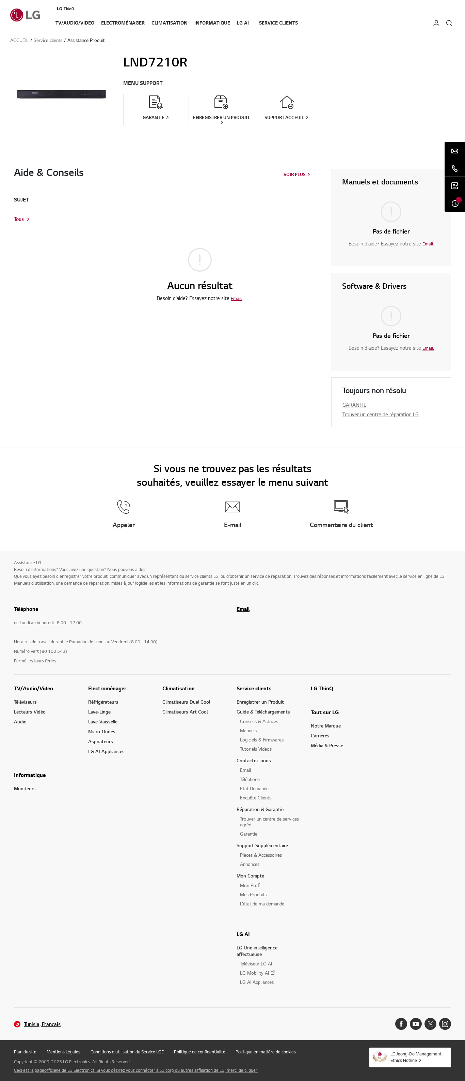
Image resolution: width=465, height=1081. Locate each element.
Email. (236, 298)
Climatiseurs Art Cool (185, 711)
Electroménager (107, 688)
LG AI (243, 934)
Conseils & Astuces (259, 721)
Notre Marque (326, 725)
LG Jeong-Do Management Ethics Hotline (416, 1057)
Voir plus (295, 174)
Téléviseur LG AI (256, 963)
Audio (20, 721)
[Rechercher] (449, 23)
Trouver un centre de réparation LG (380, 414)
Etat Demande (254, 788)
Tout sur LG (325, 712)
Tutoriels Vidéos (256, 749)
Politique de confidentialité (199, 1052)
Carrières (320, 735)
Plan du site (25, 1052)
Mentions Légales (63, 1052)
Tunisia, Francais (42, 1024)
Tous (19, 219)
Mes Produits (253, 894)
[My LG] (436, 23)
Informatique (30, 774)
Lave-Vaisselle (102, 721)
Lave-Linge (99, 711)
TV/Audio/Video (33, 688)
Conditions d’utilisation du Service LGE (127, 1052)
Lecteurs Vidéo (30, 711)
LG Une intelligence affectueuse (257, 950)
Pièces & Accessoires (261, 855)
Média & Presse (327, 745)
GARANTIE (354, 404)
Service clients (254, 688)
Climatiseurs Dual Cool (186, 702)
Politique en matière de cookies (266, 1052)
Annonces (249, 864)
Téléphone (250, 779)
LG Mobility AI (254, 973)
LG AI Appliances (106, 751)
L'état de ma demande (262, 903)
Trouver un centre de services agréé (269, 821)
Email (243, 608)
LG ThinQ (322, 688)
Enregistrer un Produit (260, 702)
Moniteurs (25, 788)
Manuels (248, 730)
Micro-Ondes (101, 731)
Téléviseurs (25, 702)
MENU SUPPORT (143, 83)
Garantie (248, 833)
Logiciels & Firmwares (262, 739)
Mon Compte (250, 875)
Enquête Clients (255, 797)
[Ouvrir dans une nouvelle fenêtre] (401, 1024)
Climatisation (178, 688)
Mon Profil (250, 885)
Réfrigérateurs (103, 702)
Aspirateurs (100, 741)
